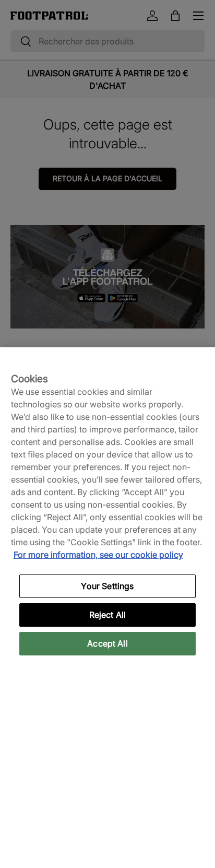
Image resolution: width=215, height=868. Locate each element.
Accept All (107, 643)
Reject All (107, 614)
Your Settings (107, 586)
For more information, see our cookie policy (98, 554)
